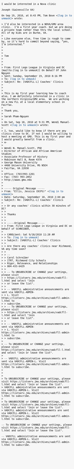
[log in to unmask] (23, 78)
